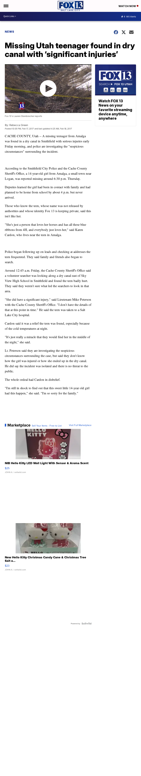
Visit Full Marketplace (80, 425)
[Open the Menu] (6, 6)
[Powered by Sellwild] (86, 623)
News (9, 31)
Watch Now (127, 6)
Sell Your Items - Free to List (47, 425)
